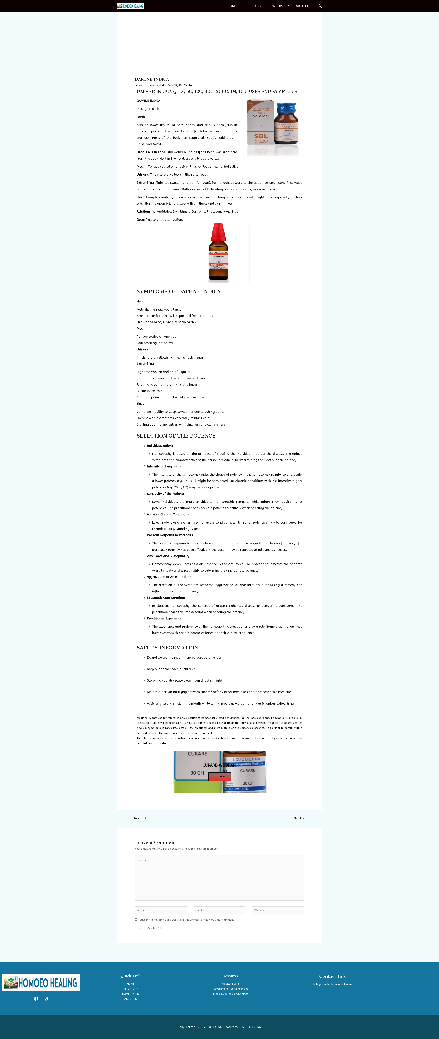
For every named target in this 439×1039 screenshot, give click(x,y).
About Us (303, 6)
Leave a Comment (145, 85)
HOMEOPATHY (278, 6)
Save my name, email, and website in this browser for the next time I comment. (187, 919)
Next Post (301, 818)
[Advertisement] (219, 51)
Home (232, 6)
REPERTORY (252, 6)
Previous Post (140, 818)
